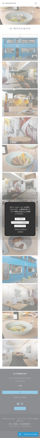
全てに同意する (20, 219)
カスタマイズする (20, 226)
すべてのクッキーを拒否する (20, 222)
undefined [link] (20, 231)
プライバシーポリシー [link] (21, 229)
